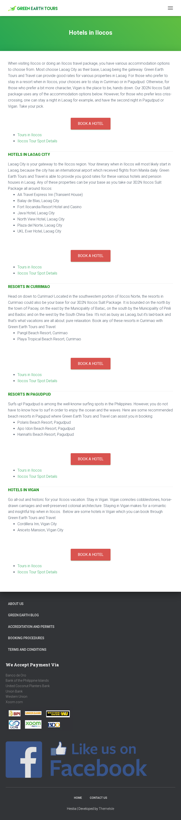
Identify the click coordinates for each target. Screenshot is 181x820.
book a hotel (90, 123)
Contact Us (98, 797)
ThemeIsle (106, 809)
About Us (16, 604)
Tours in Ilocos (29, 135)
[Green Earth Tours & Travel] (35, 8)
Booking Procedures (26, 638)
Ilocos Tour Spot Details (37, 141)
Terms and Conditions (27, 649)
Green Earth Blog (23, 615)
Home (78, 797)
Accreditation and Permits (31, 627)
